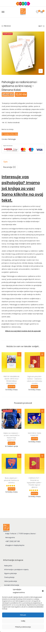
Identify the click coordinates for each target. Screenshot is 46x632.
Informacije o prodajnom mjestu (16, 569)
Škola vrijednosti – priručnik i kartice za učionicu (11, 480)
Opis (5, 161)
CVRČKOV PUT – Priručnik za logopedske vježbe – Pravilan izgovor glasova (34, 482)
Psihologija (12, 139)
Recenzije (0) (9, 167)
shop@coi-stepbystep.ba (14, 545)
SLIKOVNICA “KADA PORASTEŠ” (34, 434)
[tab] (23, 162)
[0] (37, 12)
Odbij (23, 621)
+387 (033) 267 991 (12, 541)
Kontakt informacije (11, 585)
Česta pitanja (9, 577)
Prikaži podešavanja (23, 627)
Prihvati (23, 615)
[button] (43, 591)
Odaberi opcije (12, 446)
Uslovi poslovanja (10, 581)
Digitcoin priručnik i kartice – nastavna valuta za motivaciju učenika (34, 379)
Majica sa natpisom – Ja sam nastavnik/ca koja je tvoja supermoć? (11, 436)
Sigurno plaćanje (10, 573)
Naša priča (8, 566)
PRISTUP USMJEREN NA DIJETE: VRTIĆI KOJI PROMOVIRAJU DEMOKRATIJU (11, 379)
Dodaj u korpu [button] (12, 390)
